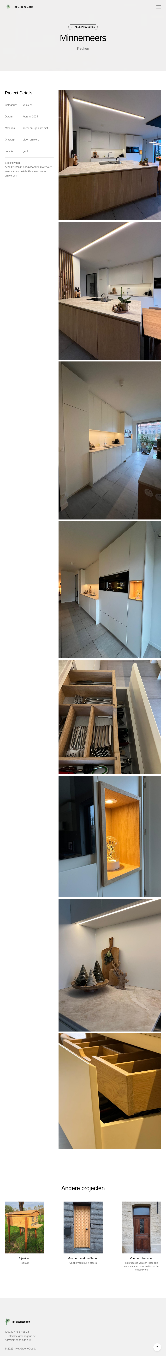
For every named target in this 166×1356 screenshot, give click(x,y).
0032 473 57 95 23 (18, 1331)
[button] (159, 7)
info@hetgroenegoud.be (22, 1336)
